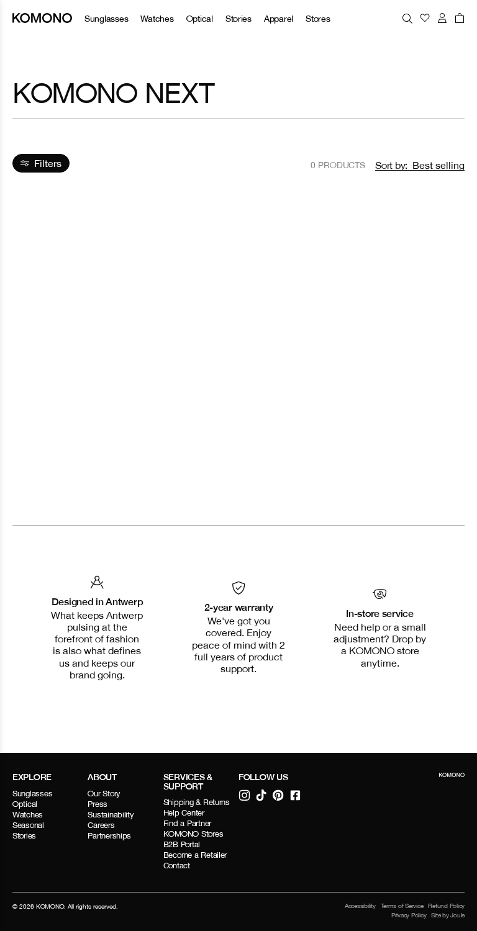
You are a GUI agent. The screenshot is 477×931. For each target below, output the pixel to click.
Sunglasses (106, 18)
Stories (238, 18)
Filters (47, 163)
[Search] (407, 18)
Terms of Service (402, 905)
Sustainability (111, 815)
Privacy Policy (408, 915)
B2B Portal (181, 844)
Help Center (183, 813)
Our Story (104, 793)
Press (97, 804)
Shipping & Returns (196, 802)
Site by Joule (448, 915)
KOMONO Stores (193, 834)
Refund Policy (446, 905)
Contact (176, 865)
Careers (101, 825)
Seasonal (28, 825)
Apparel (278, 18)
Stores (318, 18)
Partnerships (109, 836)
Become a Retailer (195, 855)
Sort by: (391, 165)
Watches (156, 18)
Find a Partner (187, 823)
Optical (199, 18)
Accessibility (360, 905)
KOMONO (50, 906)
